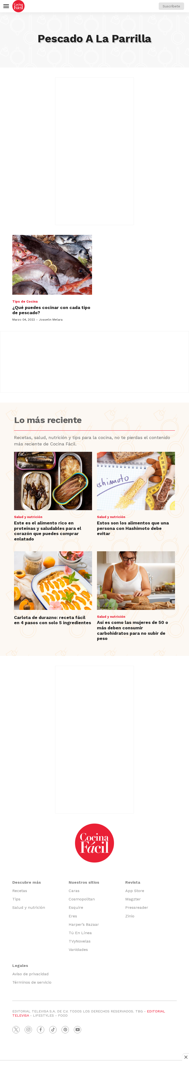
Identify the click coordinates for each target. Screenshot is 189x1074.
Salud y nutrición (28, 517)
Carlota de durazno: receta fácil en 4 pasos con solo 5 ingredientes (52, 620)
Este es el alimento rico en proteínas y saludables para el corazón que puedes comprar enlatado (47, 530)
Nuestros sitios (84, 882)
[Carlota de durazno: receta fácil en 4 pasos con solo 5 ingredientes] (53, 580)
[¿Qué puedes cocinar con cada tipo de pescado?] (52, 265)
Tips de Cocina (25, 301)
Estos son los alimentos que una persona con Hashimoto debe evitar (133, 528)
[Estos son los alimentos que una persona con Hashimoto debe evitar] (136, 481)
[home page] (18, 6)
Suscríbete (171, 6)
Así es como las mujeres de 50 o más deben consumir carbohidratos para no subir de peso (132, 630)
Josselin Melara (51, 319)
